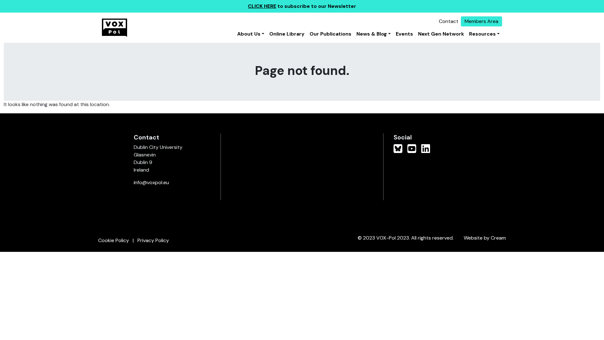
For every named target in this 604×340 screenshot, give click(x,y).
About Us (248, 34)
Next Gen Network (441, 34)
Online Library (287, 34)
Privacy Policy (153, 240)
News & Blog (371, 34)
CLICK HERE (262, 6)
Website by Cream (485, 238)
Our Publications (330, 34)
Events (404, 34)
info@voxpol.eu (151, 182)
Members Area (481, 21)
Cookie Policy (113, 240)
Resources (482, 34)
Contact (448, 21)
